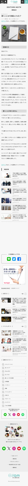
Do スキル (7, 374)
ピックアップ (7, 402)
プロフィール (7, 398)
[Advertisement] (14, 238)
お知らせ (7, 395)
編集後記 (6, 18)
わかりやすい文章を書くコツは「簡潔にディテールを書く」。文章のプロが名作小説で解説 (19, 217)
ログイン (3, 21)
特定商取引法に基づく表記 (14, 464)
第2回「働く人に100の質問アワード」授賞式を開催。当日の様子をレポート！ (19, 311)
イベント (14, 306)
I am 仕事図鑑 (8, 405)
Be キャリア (7, 367)
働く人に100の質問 (9, 378)
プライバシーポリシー (14, 461)
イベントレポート (24, 353)
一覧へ (22, 293)
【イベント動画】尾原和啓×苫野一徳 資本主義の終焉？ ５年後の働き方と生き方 (20, 341)
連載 (6, 388)
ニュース (14, 314)
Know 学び (7, 371)
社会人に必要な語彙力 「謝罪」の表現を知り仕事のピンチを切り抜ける (19, 183)
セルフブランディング (16, 353)
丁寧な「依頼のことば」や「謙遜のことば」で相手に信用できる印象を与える (20, 175)
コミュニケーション (9, 364)
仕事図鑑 (7, 381)
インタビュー (7, 385)
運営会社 (15, 458)
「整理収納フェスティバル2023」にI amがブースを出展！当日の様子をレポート (19, 333)
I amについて (15, 455)
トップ (2, 18)
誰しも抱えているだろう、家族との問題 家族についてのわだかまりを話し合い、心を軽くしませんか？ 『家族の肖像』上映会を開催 (19, 301)
